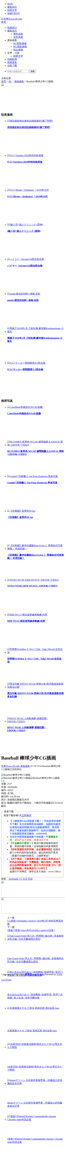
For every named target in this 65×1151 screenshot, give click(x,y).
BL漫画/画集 (20, 43)
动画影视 (12, 59)
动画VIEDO (13, 13)
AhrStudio (13, 879)
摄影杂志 (12, 7)
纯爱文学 (12, 10)
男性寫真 (18, 34)
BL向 (10, 4)
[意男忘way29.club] (11, 19)
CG (21, 879)
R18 (25, 879)
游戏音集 (12, 62)
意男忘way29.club (10, 766)
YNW (59, 974)
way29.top (6, 980)
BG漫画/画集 (20, 46)
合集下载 (12, 65)
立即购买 (26, 815)
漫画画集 (19, 81)
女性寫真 (18, 37)
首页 (3, 22)
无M (30, 879)
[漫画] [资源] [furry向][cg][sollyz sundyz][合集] (30, 930)
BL (10, 81)
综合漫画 (18, 49)
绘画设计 (12, 27)
